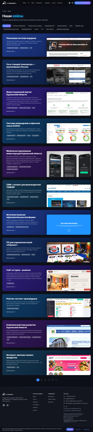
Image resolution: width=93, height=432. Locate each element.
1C (28, 2)
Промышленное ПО (27, 29)
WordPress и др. (79, 25)
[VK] (69, 3)
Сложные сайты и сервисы (35, 25)
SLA (66, 406)
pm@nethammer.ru (70, 398)
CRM (32, 2)
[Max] (72, 3)
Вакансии (50, 402)
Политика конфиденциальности (73, 408)
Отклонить (78, 429)
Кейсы (24, 2)
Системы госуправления (19, 25)
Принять (70, 429)
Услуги (53, 2)
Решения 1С (51, 396)
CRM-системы (51, 399)
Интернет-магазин (62, 25)
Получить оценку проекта (82, 2)
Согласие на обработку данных (73, 410)
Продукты (47, 2)
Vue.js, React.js (50, 29)
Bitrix (71, 25)
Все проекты (6, 25)
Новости (35, 410)
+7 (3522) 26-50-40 (70, 396)
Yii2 (42, 29)
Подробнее (87, 429)
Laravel (36, 29)
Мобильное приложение (63, 29)
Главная (4, 11)
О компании (39, 2)
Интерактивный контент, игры (11, 29)
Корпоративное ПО (49, 25)
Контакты (59, 2)
